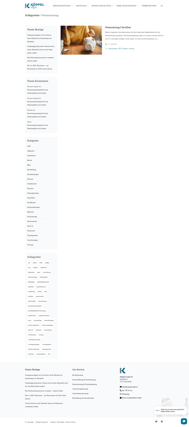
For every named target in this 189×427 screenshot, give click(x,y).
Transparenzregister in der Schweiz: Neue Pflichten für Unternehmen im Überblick (39, 38)
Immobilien (31, 198)
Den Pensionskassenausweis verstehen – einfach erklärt (41, 59)
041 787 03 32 (127, 390)
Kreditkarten (31, 202)
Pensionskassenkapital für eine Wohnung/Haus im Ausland (37, 91)
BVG (29, 267)
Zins (49, 354)
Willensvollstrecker (33, 349)
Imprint (53, 422)
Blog (29, 165)
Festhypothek (44, 277)
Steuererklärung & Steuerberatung (84, 380)
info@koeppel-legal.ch (130, 387)
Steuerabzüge (38, 320)
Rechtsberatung (77, 375)
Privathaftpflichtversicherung (37, 311)
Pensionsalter (40, 296)
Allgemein (30, 151)
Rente (29, 320)
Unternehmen (48, 330)
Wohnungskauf (40, 354)
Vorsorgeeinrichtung (34, 339)
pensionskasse (42, 301)
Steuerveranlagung (47, 325)
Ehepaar (35, 267)
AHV (119, 48)
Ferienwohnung (32, 277)
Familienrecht (32, 184)
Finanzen (125, 48)
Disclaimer (60, 422)
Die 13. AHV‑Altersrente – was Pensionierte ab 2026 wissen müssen (39, 67)
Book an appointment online (131, 398)
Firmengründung (33, 193)
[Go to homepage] (34, 6)
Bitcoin (29, 160)
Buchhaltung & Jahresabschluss (83, 398)
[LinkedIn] (162, 421)
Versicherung (32, 335)
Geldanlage (31, 282)
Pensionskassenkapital (34, 306)
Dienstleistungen (33, 174)
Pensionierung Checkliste (118, 27)
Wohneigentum (46, 349)
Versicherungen (32, 240)
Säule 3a (30, 226)
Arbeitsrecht (31, 155)
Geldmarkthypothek (43, 282)
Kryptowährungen (33, 207)
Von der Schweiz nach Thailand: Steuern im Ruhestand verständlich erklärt (44, 404)
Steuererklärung (48, 320)
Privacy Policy (71, 422)
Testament (38, 330)
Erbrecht (30, 179)
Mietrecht (30, 212)
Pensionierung (112, 48)
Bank (40, 262)
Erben (38, 272)
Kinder (40, 291)
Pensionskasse (32, 221)
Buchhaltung (31, 170)
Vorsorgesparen (46, 344)
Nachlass (30, 296)
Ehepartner (43, 267)
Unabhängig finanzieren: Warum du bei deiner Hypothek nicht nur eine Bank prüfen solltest (40, 49)
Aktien (35, 262)
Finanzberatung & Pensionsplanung (84, 384)
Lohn (45, 291)
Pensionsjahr (32, 301)
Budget (47, 262)
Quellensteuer (32, 315)
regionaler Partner (44, 315)
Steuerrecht (31, 231)
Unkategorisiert (32, 235)
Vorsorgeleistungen (33, 344)
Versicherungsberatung (80, 389)
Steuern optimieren (33, 325)
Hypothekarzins (41, 287)
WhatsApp (125, 394)
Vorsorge (131, 48)
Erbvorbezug (47, 272)
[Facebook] (156, 421)
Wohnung (31, 354)
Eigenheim (31, 272)
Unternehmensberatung (80, 393)
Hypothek (31, 287)
